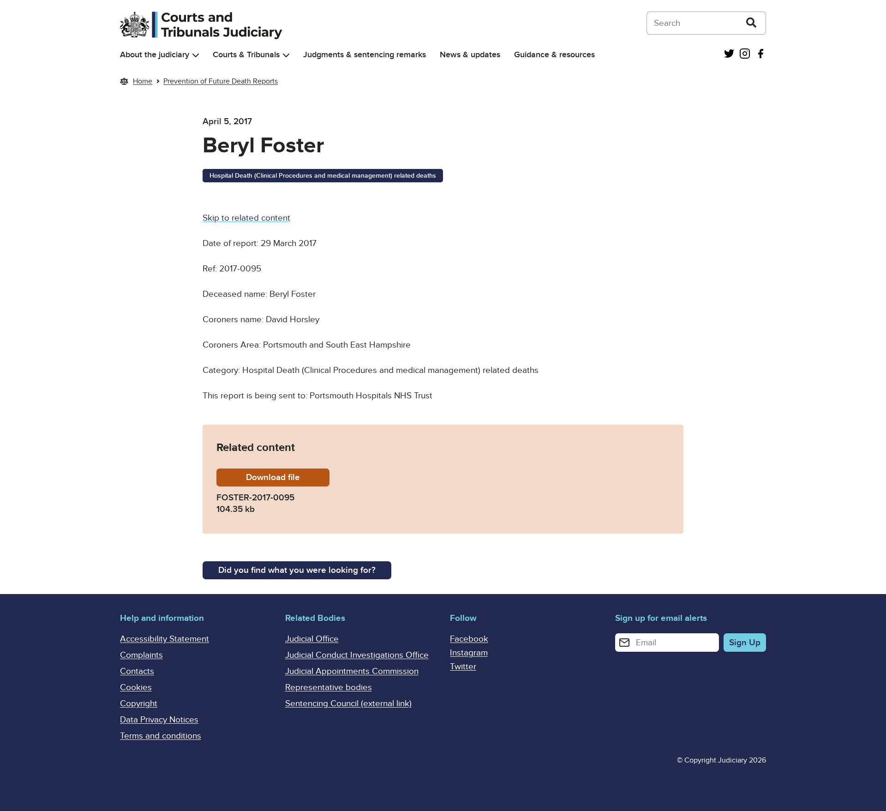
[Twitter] (729, 54)
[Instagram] (744, 54)
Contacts (137, 671)
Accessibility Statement (164, 639)
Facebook (469, 639)
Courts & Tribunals (246, 55)
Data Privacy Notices (159, 720)
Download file (287, 477)
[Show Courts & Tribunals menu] (286, 55)
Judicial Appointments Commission (352, 671)
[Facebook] (760, 54)
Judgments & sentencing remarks (364, 55)
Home (142, 81)
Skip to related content (246, 218)
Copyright (138, 703)
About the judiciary (154, 55)
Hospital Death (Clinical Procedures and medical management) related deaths (323, 176)
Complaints (141, 655)
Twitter (463, 666)
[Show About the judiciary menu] (195, 55)
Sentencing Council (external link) (348, 703)
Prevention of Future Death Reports (220, 81)
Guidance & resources (554, 55)
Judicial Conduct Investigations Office (357, 655)
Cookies (136, 687)
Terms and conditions (160, 736)
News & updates (470, 55)
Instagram (469, 653)
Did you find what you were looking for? (297, 570)
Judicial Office (312, 639)
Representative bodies (328, 687)
